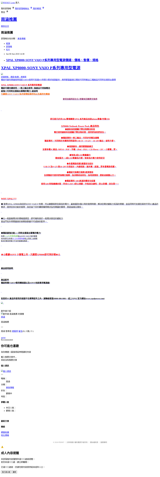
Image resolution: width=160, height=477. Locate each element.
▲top (3, 337)
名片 (8, 49)
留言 (20, 331)
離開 (14, 472)
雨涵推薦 (9, 19)
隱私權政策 (94, 442)
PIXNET (61, 442)
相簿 (8, 44)
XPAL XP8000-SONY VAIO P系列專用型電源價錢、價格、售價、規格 (52, 60)
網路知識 (5, 432)
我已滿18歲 (6, 472)
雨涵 (3, 317)
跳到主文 (5, 26)
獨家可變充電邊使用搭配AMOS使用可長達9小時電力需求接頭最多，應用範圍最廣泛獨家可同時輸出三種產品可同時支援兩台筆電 (79, 183)
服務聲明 (103, 442)
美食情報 (22, 39)
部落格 (9, 47)
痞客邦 (15, 331)
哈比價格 (5, 435)
